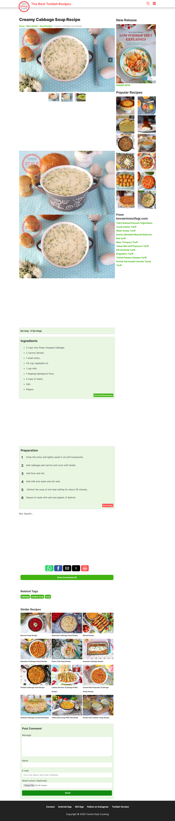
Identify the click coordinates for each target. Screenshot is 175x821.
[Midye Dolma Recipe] (125, 162)
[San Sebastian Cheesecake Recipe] (125, 105)
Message (26, 735)
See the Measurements (103, 395)
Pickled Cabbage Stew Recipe (33, 687)
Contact (50, 806)
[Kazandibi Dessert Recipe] (147, 124)
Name (25, 760)
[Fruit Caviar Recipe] (147, 105)
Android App (65, 806)
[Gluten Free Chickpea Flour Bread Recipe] (125, 124)
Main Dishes (32, 26)
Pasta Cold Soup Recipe (61, 661)
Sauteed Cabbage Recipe (93, 661)
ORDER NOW (123, 85)
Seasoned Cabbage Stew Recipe (65, 635)
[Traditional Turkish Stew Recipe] (147, 162)
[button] (23, 60)
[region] (67, 126)
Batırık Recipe (88, 635)
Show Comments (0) (67, 577)
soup (48, 596)
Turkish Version (120, 806)
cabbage (25, 596)
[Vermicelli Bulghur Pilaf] (147, 199)
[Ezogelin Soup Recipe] (147, 143)
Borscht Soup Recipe (29, 635)
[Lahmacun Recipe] (125, 199)
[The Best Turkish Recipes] (44, 11)
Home (22, 26)
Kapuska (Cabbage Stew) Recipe (34, 661)
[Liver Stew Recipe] (125, 143)
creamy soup (37, 596)
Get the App (108, 505)
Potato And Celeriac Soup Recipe (96, 718)
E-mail (25, 770)
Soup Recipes (46, 26)
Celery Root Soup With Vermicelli (65, 718)
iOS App (79, 806)
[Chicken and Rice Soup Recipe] (147, 181)
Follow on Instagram (98, 806)
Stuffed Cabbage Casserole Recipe (35, 718)
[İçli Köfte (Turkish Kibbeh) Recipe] (125, 181)
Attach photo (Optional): (34, 780)
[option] (53, 97)
